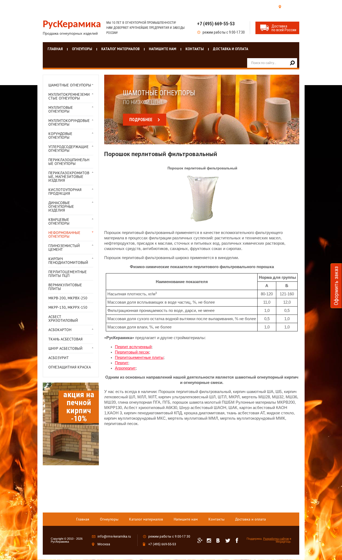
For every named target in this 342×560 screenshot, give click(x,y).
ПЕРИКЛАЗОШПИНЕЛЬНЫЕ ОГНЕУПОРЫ (68, 161)
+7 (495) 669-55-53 (216, 23)
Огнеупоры (82, 49)
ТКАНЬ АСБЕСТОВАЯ (65, 339)
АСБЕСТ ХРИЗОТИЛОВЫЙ (63, 318)
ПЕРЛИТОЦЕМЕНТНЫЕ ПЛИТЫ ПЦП (67, 273)
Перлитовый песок (132, 352)
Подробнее (140, 119)
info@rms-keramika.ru (114, 536)
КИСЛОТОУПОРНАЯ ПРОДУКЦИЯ (64, 191)
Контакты (194, 49)
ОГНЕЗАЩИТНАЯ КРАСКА (69, 367)
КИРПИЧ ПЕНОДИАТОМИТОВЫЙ (68, 260)
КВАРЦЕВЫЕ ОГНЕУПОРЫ (58, 221)
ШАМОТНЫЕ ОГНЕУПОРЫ (69, 85)
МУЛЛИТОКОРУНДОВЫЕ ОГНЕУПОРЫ (69, 122)
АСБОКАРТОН (59, 330)
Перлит (121, 363)
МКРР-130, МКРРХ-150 (67, 307)
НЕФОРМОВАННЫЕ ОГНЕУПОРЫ (64, 234)
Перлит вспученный (133, 347)
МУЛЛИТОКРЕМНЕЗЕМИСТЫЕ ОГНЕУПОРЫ (69, 96)
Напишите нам (162, 49)
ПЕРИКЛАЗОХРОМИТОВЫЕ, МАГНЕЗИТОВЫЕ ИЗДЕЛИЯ (68, 176)
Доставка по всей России (283, 28)
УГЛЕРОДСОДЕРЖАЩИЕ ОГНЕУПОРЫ (68, 148)
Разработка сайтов (276, 538)
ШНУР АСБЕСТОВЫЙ (65, 348)
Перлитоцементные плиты (139, 357)
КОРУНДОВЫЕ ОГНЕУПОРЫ (60, 135)
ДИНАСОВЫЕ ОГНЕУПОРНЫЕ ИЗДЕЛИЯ (61, 206)
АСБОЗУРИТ (58, 358)
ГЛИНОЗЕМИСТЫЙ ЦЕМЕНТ (64, 247)
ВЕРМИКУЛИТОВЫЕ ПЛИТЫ (65, 287)
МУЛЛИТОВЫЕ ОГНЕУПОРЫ (60, 109)
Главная (55, 49)
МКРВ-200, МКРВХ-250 (67, 298)
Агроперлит (125, 368)
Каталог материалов (120, 49)
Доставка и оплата (230, 49)
